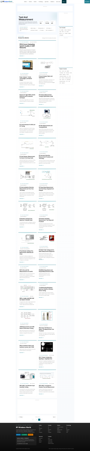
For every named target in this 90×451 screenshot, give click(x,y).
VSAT (60, 79)
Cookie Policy (50, 440)
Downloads (40, 438)
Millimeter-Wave (59, 429)
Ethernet (64, 74)
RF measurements (68, 77)
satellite (69, 33)
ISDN (63, 71)
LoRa (70, 76)
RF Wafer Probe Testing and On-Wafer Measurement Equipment (46, 250)
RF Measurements (23, 92)
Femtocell (67, 72)
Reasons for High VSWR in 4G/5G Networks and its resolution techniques (27, 96)
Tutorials (49, 425)
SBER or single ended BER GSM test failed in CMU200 (27, 299)
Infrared (63, 77)
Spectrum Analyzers (43, 185)
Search (40, 439)
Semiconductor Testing (43, 247)
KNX (69, 81)
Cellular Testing (23, 343)
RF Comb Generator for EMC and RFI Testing (27, 125)
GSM (60, 31)
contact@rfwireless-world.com (21, 443)
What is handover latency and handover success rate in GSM (27, 346)
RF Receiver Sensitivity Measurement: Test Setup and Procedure (46, 220)
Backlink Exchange (51, 443)
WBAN (68, 71)
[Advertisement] (45, 9)
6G (48, 428)
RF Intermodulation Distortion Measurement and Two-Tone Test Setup (27, 189)
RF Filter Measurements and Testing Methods (45, 126)
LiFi (67, 76)
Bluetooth (69, 29)
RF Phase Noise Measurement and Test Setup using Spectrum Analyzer (46, 189)
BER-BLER (31, 296)
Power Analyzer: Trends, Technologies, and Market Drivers (26, 78)
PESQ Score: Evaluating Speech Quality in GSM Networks (27, 46)
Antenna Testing (42, 92)
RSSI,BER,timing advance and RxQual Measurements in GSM (46, 270)
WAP (60, 82)
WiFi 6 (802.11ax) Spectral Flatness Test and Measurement (46, 386)
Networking (68, 79)
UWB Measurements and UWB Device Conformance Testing (27, 327)
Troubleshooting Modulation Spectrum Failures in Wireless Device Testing (46, 289)
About (49, 438)
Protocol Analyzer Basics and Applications (45, 76)
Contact (40, 442)
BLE (64, 72)
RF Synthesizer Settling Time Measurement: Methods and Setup (26, 252)
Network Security (62, 81)
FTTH (67, 81)
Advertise (40, 440)
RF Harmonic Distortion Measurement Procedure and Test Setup (46, 157)
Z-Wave (65, 29)
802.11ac (61, 33)
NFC (60, 77)
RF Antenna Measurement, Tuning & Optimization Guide (46, 95)
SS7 (65, 79)
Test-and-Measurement (24, 73)
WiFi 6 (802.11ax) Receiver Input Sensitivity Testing (27, 386)
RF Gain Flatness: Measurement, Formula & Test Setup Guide (27, 157)
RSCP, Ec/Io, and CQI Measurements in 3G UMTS (26, 270)
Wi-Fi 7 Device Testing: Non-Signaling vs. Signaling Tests (45, 358)
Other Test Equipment (43, 325)
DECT (60, 71)
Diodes (58, 428)
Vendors (58, 425)
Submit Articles (50, 442)
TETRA (67, 74)
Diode (63, 79)
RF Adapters (59, 432)
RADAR (66, 33)
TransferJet (61, 72)
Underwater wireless (63, 76)
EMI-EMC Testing (23, 122)
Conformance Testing (24, 324)
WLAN (67, 31)
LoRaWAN (40, 432)
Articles (40, 425)
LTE (65, 31)
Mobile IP (63, 82)
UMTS (63, 31)
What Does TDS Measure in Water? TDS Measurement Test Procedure (46, 329)
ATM (65, 71)
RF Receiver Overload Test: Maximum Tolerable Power (26, 219)
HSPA (71, 72)
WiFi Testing (51, 355)
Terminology (68, 425)
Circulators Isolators (60, 427)
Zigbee (62, 29)
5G (39, 427)
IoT (63, 33)
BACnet (61, 74)
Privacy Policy (50, 439)
